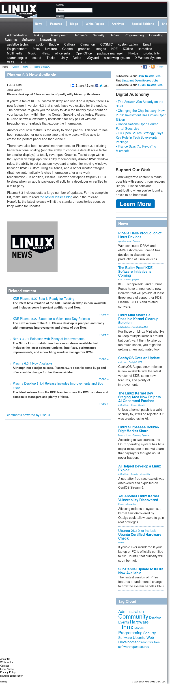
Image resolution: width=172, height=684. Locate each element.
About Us (5, 659)
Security (98, 35)
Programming (134, 35)
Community (133, 616)
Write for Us (6, 662)
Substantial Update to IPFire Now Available (140, 571)
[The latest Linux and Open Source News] (152, 66)
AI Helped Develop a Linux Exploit (139, 468)
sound (36, 57)
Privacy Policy (8, 672)
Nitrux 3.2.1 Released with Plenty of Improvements (48, 338)
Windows (146, 642)
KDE (120, 279)
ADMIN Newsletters (150, 85)
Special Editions (143, 24)
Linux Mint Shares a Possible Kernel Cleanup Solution (138, 319)
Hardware (81, 35)
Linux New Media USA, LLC (152, 681)
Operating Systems (141, 435)
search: (60, 4)
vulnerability (145, 474)
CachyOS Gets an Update (139, 357)
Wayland (93, 57)
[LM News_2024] (32, 246)
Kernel (135, 326)
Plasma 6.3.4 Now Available (32, 363)
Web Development (136, 639)
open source (140, 646)
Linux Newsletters (149, 76)
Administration (124, 326)
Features (56, 24)
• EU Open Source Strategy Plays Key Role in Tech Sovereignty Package (139, 137)
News (38, 24)
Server (114, 35)
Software (28, 39)
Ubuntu (121, 542)
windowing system (117, 57)
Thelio (51, 57)
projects (135, 279)
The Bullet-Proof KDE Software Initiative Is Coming (135, 271)
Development (58, 35)
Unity (64, 57)
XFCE (11, 62)
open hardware (124, 241)
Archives (118, 24)
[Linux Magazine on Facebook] (145, 66)
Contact (4, 665)
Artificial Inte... (124, 405)
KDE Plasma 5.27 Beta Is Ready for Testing (43, 298)
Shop (165, 24)
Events (123, 621)
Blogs (74, 24)
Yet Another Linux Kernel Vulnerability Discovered (138, 498)
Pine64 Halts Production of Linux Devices (139, 235)
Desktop (121, 435)
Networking (48, 39)
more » (104, 314)
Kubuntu (127, 279)
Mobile (139, 628)
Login (161, 66)
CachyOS (133, 362)
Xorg (24, 62)
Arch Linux (122, 362)
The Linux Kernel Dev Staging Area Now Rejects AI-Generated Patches (139, 397)
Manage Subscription (11, 675)
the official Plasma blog (56, 197)
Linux (129, 435)
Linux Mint (143, 326)
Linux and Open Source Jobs (140, 80)
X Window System (148, 57)
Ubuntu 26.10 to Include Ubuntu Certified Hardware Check (139, 534)
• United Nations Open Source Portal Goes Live (137, 126)
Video (77, 57)
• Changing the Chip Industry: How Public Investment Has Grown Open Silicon (141, 115)
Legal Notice (7, 669)
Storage (136, 241)
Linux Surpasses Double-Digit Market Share (138, 429)
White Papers (95, 24)
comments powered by (28, 415)
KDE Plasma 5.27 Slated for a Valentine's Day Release (51, 318)
